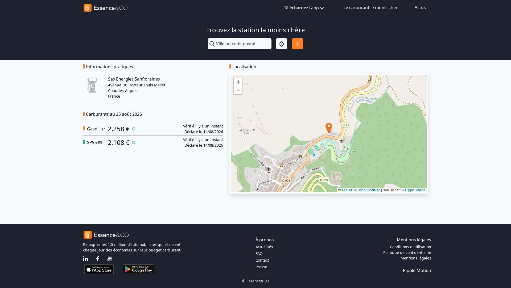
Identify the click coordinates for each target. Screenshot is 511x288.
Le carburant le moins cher (371, 7)
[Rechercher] (297, 43)
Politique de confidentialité (407, 252)
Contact (262, 260)
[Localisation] (281, 43)
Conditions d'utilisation (410, 246)
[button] (328, 128)
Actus (420, 7)
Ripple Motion (415, 189)
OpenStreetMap (368, 189)
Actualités (264, 246)
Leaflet (346, 189)
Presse (261, 266)
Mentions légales (416, 258)
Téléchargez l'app (301, 8)
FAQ (259, 253)
